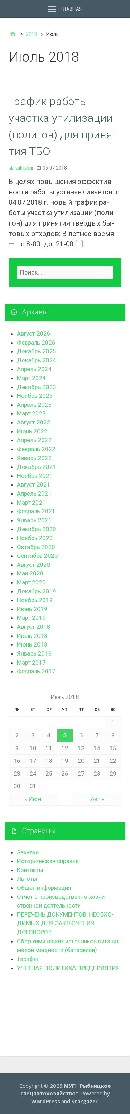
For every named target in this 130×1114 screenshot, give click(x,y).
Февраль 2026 (36, 342)
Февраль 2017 (36, 671)
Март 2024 (31, 377)
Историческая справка (48, 861)
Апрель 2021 (34, 493)
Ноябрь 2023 (35, 395)
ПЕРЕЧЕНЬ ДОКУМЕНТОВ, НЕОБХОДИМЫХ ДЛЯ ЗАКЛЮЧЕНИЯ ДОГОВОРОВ (65, 923)
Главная (71, 9)
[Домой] (13, 34)
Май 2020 (30, 573)
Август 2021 (33, 484)
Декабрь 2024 (36, 360)
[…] (79, 244)
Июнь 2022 (32, 431)
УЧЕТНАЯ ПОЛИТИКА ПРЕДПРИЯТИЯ (68, 967)
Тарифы (27, 958)
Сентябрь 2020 (37, 555)
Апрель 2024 (34, 368)
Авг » (97, 798)
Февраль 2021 (36, 511)
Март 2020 (31, 582)
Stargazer (84, 1101)
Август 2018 (33, 626)
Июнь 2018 (32, 644)
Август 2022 (33, 422)
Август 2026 (33, 333)
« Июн (33, 798)
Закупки (28, 852)
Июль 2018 (32, 635)
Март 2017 (31, 662)
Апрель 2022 (34, 440)
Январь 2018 (34, 653)
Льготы (27, 878)
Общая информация (44, 887)
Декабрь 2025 (36, 351)
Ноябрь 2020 (35, 537)
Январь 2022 (34, 458)
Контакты (30, 870)
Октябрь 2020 (36, 546)
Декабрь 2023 (36, 386)
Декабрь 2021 (36, 466)
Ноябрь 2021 (35, 475)
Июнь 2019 (32, 609)
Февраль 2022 (36, 449)
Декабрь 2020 (36, 528)
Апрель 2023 (34, 404)
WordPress (45, 1101)
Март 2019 (31, 617)
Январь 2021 (34, 520)
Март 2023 (31, 413)
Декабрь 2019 (36, 591)
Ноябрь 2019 (35, 600)
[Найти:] (65, 272)
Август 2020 (33, 564)
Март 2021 (31, 502)
